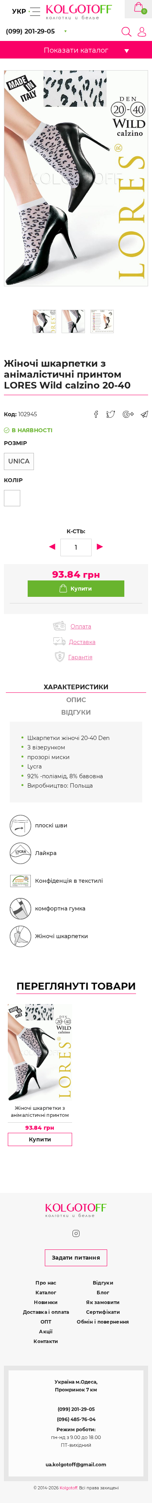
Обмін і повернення (103, 1322)
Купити (40, 1139)
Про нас (45, 1283)
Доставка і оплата (46, 1312)
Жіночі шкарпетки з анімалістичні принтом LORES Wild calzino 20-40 (40, 1111)
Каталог (45, 1292)
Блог (103, 1292)
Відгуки (103, 1283)
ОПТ (46, 1322)
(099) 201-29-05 (76, 1409)
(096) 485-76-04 (76, 1419)
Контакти (46, 1341)
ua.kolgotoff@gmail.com (76, 1465)
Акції (46, 1331)
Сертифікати (103, 1312)
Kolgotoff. (69, 1488)
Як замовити (103, 1302)
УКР (19, 11)
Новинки (46, 1302)
